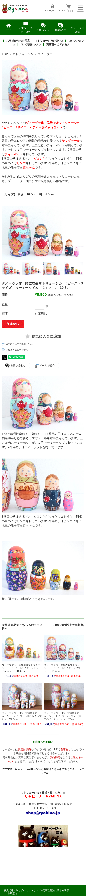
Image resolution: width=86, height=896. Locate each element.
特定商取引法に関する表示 (54, 890)
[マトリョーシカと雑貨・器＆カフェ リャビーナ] (15, 12)
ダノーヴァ (45, 54)
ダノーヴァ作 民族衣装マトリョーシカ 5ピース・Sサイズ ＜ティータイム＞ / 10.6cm (21, 667)
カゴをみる (68, 10)
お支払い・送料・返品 (25, 30)
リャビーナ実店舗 (77, 30)
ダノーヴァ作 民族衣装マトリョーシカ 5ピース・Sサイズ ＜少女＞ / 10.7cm (63, 668)
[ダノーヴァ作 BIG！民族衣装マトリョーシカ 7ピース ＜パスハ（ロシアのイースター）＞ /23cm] (64, 696)
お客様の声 (60, 30)
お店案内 (12, 893)
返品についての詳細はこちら (20, 344)
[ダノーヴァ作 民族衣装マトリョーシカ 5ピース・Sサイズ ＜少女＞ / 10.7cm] (64, 648)
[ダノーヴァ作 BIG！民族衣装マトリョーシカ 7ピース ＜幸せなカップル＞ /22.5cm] (22, 696)
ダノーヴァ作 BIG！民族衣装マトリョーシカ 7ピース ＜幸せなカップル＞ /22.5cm (22, 716)
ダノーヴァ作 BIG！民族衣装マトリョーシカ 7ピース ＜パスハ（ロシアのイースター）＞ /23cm (64, 716)
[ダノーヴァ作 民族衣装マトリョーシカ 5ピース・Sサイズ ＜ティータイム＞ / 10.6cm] (22, 648)
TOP (8, 30)
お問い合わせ (43, 30)
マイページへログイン (53, 10)
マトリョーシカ (23, 54)
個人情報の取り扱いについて (19, 890)
